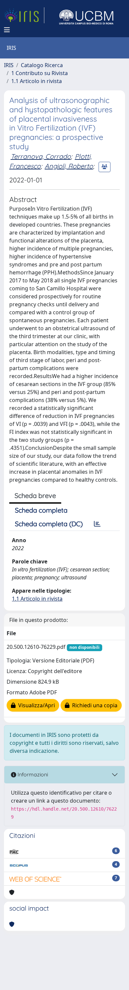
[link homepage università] (86, 15)
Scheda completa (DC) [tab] (49, 524)
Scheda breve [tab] (35, 495)
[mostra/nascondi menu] (7, 30)
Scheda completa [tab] (41, 510)
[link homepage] (24, 15)
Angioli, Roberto (69, 166)
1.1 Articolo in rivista (36, 81)
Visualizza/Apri (35, 705)
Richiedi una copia (93, 705)
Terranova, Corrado (41, 156)
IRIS (9, 65)
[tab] (97, 524)
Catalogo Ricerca (42, 65)
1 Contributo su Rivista (39, 73)
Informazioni (32, 774)
